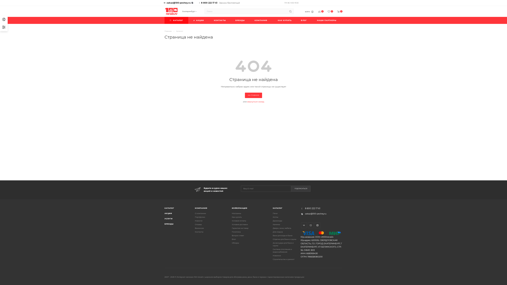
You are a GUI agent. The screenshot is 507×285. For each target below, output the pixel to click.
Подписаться (301, 188)
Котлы (275, 217)
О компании (200, 213)
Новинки (277, 256)
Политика (236, 232)
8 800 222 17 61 (209, 3)
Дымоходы (277, 221)
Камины (276, 224)
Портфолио (200, 217)
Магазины (236, 213)
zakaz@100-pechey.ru (179, 3)
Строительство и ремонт (283, 259)
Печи (275, 213)
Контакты (199, 232)
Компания (201, 208)
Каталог (169, 208)
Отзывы (198, 224)
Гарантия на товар (240, 228)
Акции (168, 213)
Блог (234, 239)
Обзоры (235, 243)
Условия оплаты (239, 221)
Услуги (169, 219)
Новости (198, 221)
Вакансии (199, 228)
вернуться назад (255, 101)
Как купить (237, 217)
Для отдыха (278, 232)
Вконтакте (304, 225)
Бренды (169, 224)
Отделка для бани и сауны (284, 239)
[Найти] (290, 11)
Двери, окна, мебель (282, 228)
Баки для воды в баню (282, 235)
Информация (239, 208)
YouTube (311, 225)
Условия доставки (240, 224)
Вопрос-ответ (238, 235)
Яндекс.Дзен (317, 225)
